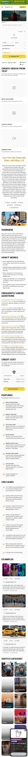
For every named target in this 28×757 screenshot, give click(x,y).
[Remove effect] (3, 12)
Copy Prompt (14, 590)
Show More (6, 590)
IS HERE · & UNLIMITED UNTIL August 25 (13, 2)
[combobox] (8, 42)
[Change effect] (14, 15)
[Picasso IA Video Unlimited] (18, 742)
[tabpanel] (14, 109)
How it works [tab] (13, 62)
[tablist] (9, 63)
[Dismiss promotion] (26, 2)
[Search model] (12, 7)
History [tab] (5, 62)
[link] (7, 7)
